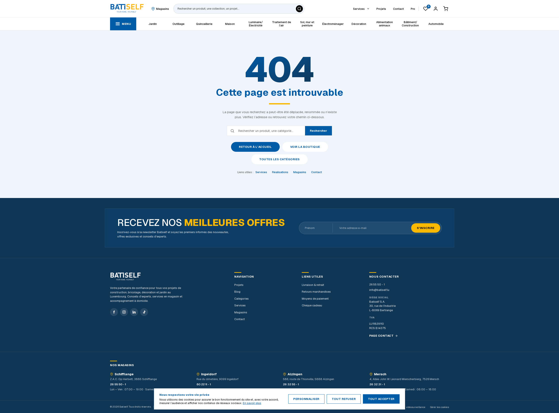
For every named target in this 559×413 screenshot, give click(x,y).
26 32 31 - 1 (377, 384)
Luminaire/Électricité (256, 23)
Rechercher (318, 131)
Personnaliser (306, 399)
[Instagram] (124, 312)
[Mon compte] (435, 8)
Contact (316, 172)
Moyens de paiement (315, 298)
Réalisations (280, 172)
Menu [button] (126, 24)
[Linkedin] (134, 312)
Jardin (152, 24)
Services (261, 172)
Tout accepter (381, 399)
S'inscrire (426, 228)
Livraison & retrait (313, 285)
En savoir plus (252, 403)
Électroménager (333, 24)
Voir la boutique (305, 147)
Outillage (179, 24)
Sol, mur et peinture (307, 23)
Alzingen (295, 374)
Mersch (380, 374)
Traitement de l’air (281, 23)
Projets (238, 285)
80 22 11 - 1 (204, 384)
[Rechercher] (299, 8)
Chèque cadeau (312, 305)
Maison (230, 24)
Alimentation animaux (384, 23)
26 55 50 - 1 (377, 284)
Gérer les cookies (439, 407)
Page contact (381, 336)
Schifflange (124, 374)
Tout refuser (344, 399)
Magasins (299, 172)
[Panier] (445, 8)
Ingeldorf (209, 374)
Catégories (241, 298)
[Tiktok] (144, 312)
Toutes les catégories (279, 159)
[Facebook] (114, 312)
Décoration (359, 24)
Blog (237, 292)
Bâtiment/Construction (410, 23)
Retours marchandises (316, 292)
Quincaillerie (204, 24)
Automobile (436, 24)
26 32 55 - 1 (291, 384)
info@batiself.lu (379, 290)
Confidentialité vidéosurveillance (407, 407)
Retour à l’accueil (255, 147)
